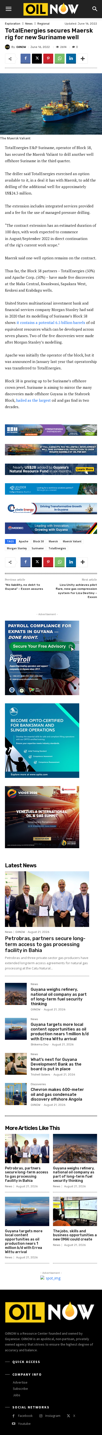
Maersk (53, 541)
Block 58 (38, 541)
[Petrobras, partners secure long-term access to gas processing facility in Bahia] (47, 899)
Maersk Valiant (72, 541)
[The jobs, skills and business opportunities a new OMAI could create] (75, 1211)
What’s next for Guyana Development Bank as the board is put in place (56, 1064)
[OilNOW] (8, 46)
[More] (82, 59)
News (28, 23)
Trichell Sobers (40, 1074)
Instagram (52, 1415)
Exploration (12, 23)
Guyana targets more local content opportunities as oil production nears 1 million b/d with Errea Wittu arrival (60, 1031)
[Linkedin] (71, 59)
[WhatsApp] (60, 59)
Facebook (25, 1415)
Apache (23, 541)
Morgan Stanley (17, 548)
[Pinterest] (48, 59)
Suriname (38, 548)
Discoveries (38, 1084)
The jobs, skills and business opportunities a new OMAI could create (75, 1235)
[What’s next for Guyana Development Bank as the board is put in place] (16, 1064)
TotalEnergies (57, 548)
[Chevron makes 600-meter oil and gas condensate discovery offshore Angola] (16, 1094)
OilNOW (21, 47)
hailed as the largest (33, 400)
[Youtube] (13, 1424)
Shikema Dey (40, 1044)
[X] (37, 59)
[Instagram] (41, 1416)
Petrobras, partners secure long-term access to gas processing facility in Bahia (45, 944)
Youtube (24, 1423)
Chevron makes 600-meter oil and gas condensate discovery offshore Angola (57, 1094)
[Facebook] (25, 59)
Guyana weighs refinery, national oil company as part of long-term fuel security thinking (59, 996)
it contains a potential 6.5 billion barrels (51, 322)
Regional (43, 23)
